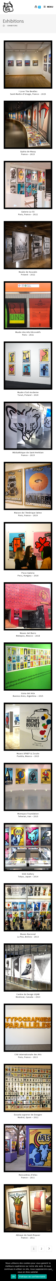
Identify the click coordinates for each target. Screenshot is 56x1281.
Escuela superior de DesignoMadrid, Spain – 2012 (28, 1116)
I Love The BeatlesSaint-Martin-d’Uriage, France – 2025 (28, 92)
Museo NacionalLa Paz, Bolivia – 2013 (28, 935)
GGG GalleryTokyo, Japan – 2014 (28, 875)
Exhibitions (12, 25)
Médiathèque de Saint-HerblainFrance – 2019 (28, 454)
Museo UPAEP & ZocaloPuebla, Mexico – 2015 (28, 755)
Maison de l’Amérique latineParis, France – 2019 (28, 514)
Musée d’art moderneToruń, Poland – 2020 (28, 393)
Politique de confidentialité (32, 1276)
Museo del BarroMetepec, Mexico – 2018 (28, 634)
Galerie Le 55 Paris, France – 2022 (28, 213)
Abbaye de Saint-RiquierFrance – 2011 (28, 1236)
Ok (13, 1276)
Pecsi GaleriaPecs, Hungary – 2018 (28, 574)
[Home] (4, 25)
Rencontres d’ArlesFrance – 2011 (28, 1176)
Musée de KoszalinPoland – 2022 (28, 273)
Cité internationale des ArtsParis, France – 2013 (28, 1056)
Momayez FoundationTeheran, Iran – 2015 (28, 815)
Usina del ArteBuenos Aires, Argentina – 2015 (28, 694)
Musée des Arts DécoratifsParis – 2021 (28, 333)
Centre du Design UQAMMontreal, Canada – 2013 (28, 995)
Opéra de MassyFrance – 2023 (28, 153)
